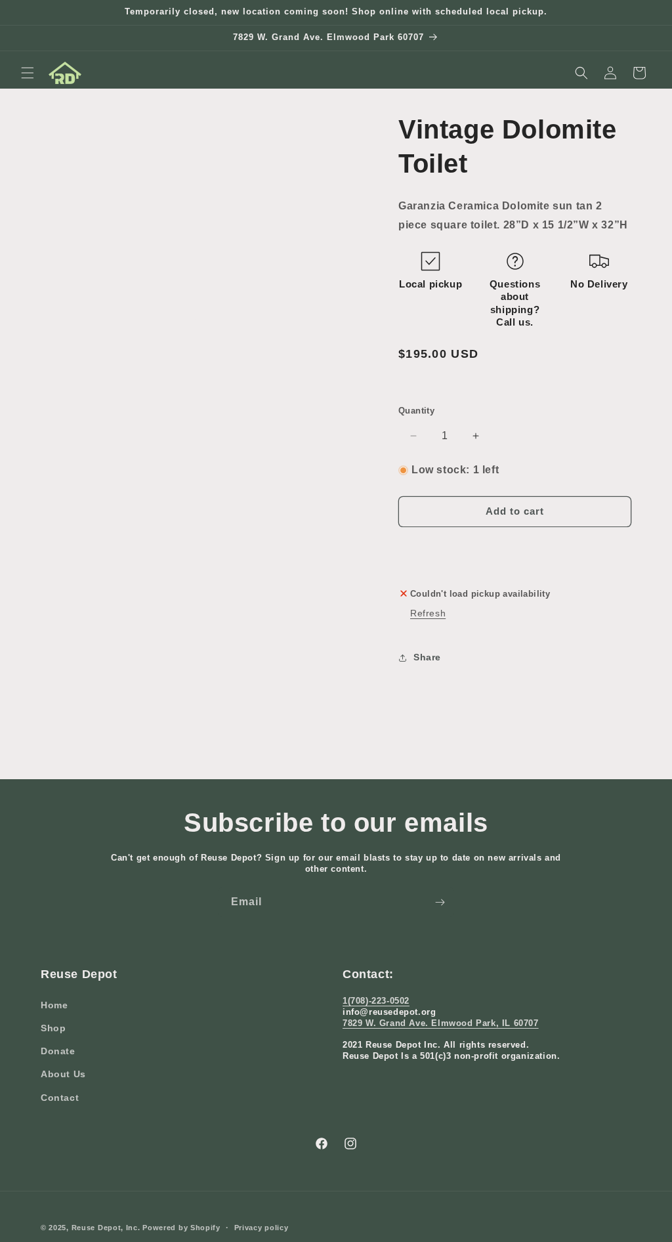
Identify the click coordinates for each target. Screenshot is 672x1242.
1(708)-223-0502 (376, 1001)
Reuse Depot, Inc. (106, 1227)
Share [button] (427, 657)
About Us (63, 1074)
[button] (27, 72)
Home (54, 1005)
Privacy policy (261, 1227)
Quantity (416, 411)
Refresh (428, 613)
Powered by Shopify (181, 1227)
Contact (60, 1097)
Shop (53, 1028)
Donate (58, 1051)
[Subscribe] (439, 902)
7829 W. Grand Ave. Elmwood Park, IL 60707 (441, 1023)
